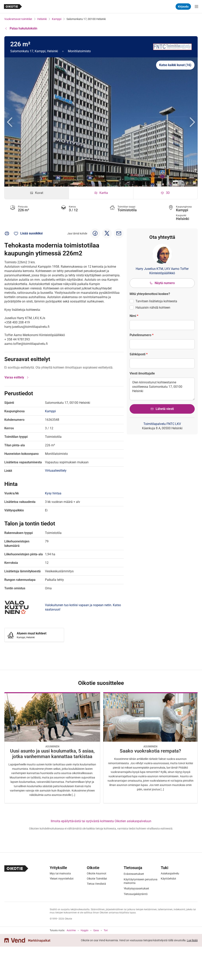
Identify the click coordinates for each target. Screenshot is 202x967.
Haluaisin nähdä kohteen (153, 307)
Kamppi (56, 19)
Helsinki (42, 19)
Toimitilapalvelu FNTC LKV (162, 424)
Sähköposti (139, 354)
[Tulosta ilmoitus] (6, 233)
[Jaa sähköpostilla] (119, 233)
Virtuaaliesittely (55, 470)
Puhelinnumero (141, 335)
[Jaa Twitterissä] (107, 233)
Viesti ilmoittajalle (142, 373)
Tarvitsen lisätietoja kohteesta (156, 301)
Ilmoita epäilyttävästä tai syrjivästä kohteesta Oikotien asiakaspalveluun (101, 821)
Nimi (134, 316)
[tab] (37, 193)
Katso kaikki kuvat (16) (175, 65)
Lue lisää (192, 940)
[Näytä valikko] (196, 6)
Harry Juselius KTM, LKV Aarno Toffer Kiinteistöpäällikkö (162, 271)
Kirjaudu (183, 6)
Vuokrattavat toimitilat (18, 19)
